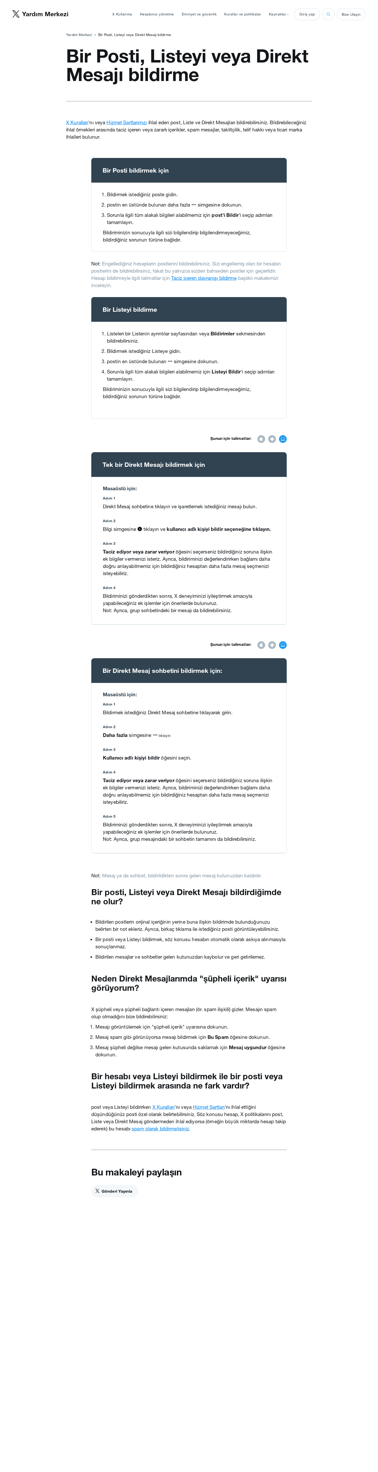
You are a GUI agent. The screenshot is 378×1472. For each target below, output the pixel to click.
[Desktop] (283, 439)
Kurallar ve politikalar (242, 14)
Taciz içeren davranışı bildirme (204, 278)
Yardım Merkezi (79, 34)
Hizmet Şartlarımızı (126, 122)
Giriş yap (307, 14)
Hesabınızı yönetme (157, 14)
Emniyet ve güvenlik (199, 14)
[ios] (261, 439)
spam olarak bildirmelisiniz (160, 1129)
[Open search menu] (328, 14)
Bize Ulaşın (351, 14)
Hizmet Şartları (209, 1107)
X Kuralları (77, 122)
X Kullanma (122, 14)
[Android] (272, 439)
